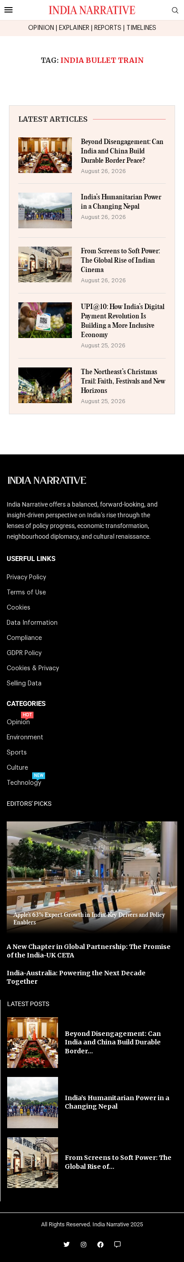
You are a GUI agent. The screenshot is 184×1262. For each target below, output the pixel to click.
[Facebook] (100, 1244)
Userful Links (31, 559)
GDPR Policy (24, 653)
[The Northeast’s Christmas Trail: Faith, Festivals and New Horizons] (45, 385)
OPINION (41, 28)
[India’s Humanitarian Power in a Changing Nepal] (45, 210)
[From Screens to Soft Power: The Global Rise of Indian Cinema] (45, 264)
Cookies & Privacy (33, 668)
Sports (17, 753)
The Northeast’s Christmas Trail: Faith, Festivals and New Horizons (123, 381)
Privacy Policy (26, 577)
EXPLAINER (74, 28)
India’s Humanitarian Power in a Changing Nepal (121, 202)
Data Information (32, 623)
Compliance (24, 638)
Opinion (18, 722)
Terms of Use (26, 593)
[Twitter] (66, 1244)
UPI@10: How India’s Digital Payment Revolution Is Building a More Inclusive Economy (122, 321)
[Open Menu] (8, 10)
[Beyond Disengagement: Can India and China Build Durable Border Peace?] (45, 155)
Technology (24, 783)
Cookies (18, 608)
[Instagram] (83, 1244)
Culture (17, 768)
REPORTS (107, 28)
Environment (25, 737)
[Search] (175, 10)
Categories (26, 704)
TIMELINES (141, 28)
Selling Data (24, 683)
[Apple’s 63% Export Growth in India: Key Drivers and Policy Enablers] (92, 877)
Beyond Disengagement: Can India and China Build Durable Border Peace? (122, 151)
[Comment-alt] (117, 1244)
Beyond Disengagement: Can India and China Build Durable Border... (113, 1042)
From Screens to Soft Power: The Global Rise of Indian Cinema (120, 260)
